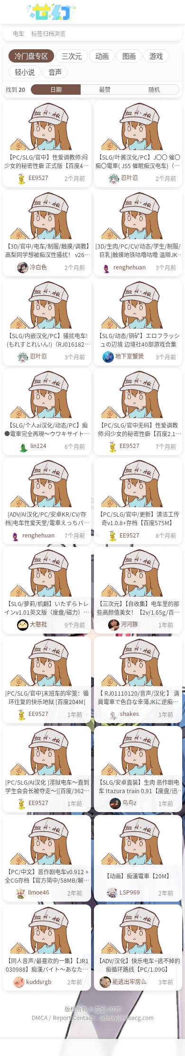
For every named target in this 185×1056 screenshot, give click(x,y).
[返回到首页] (5, 33)
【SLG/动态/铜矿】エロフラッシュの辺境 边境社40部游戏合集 (138, 339)
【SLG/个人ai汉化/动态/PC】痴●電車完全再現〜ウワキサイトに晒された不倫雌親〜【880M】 (47, 429)
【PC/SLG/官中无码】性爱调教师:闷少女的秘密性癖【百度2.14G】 (138, 429)
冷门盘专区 (31, 56)
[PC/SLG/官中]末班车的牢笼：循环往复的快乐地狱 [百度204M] (47, 697)
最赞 (105, 89)
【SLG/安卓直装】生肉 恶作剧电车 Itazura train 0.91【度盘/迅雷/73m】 (138, 786)
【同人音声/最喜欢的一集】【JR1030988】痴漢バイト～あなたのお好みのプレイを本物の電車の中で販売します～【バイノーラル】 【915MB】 (47, 965)
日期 (56, 89)
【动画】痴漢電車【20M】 (138, 876)
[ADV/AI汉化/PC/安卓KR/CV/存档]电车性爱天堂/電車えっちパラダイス (47, 518)
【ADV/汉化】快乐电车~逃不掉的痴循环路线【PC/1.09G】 (138, 965)
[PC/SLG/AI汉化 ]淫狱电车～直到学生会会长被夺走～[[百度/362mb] (47, 786)
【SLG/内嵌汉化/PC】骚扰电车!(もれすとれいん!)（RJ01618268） (47, 340)
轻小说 (25, 72)
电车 (18, 33)
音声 (55, 72)
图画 (129, 56)
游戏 (156, 56)
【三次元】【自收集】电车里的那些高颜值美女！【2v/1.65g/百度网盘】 (138, 608)
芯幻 (100, 1009)
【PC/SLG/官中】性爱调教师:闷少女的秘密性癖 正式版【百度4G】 (47, 161)
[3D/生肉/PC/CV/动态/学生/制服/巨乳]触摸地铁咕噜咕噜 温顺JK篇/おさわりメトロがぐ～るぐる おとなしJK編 (138, 250)
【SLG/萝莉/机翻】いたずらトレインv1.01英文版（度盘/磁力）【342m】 (47, 608)
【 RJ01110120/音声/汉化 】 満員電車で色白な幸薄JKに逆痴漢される (138, 697)
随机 (154, 89)
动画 (102, 56)
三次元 (72, 56)
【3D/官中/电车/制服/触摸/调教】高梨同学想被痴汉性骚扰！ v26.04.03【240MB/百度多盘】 (47, 250)
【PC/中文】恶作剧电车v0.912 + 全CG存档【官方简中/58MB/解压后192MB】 (47, 876)
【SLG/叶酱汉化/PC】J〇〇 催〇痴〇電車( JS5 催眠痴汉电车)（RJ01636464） (138, 161)
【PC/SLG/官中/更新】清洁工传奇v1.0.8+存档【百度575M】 (138, 518)
